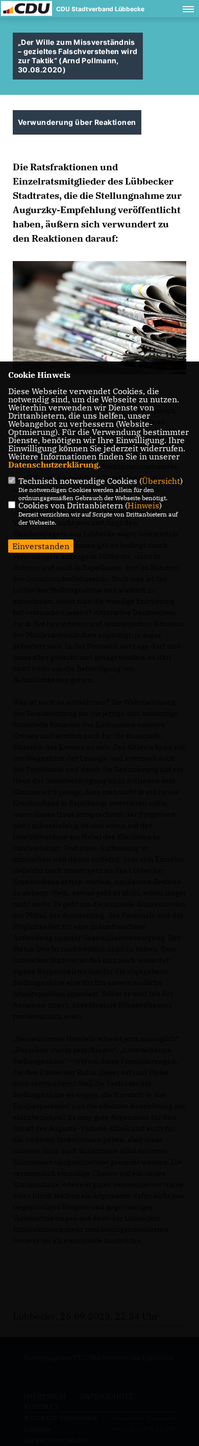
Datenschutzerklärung (53, 464)
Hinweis (143, 505)
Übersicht (161, 481)
